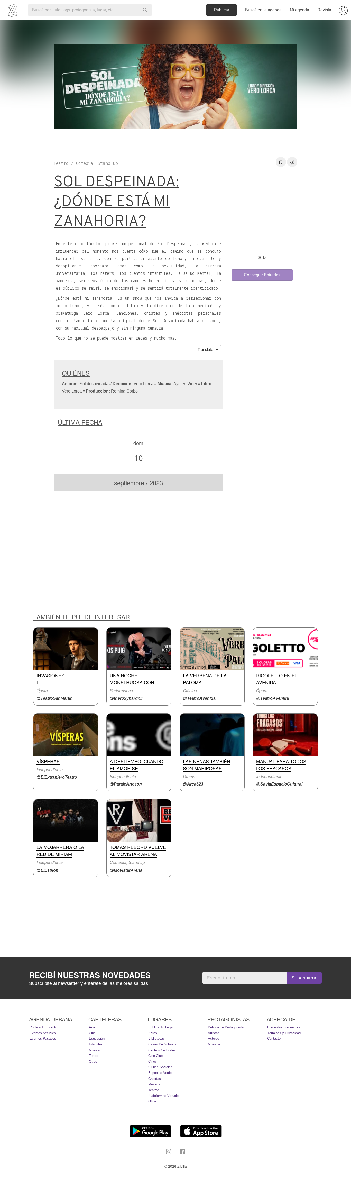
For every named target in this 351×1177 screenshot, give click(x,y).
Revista (324, 10)
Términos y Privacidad (284, 1033)
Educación (97, 1039)
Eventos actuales (43, 1033)
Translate (207, 349)
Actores (213, 1039)
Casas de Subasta (162, 1044)
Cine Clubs (156, 1056)
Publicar (221, 10)
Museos (154, 1084)
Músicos (214, 1044)
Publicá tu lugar (160, 1027)
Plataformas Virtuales (164, 1096)
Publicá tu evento (43, 1027)
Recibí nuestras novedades (90, 975)
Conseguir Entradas (262, 275)
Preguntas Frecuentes (283, 1027)
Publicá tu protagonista (226, 1027)
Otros (93, 1061)
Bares (152, 1033)
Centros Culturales (162, 1050)
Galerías (154, 1079)
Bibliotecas (156, 1039)
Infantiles (96, 1044)
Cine (92, 1033)
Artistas (213, 1033)
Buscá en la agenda (263, 10)
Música (94, 1050)
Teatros (153, 1090)
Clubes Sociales (160, 1067)
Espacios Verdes (160, 1073)
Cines (152, 1061)
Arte (92, 1027)
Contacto (274, 1039)
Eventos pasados (43, 1039)
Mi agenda (299, 10)
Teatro (93, 1056)
